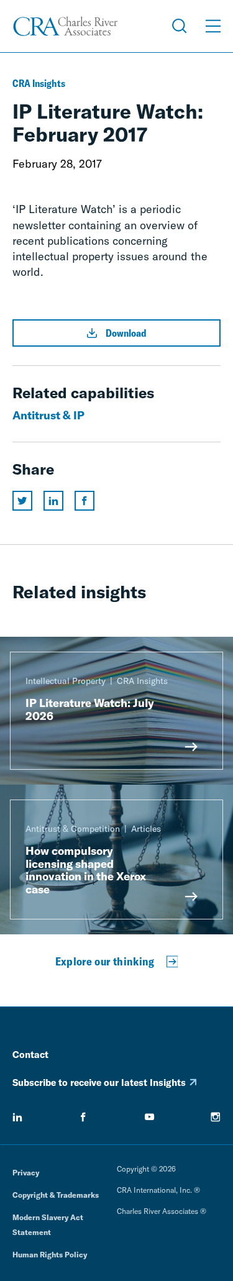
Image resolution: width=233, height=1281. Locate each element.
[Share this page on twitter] (22, 501)
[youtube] (150, 1117)
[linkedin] (17, 1117)
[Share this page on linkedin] (53, 501)
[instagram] (216, 1117)
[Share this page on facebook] (84, 501)
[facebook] (83, 1117)
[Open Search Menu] (179, 26)
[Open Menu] (213, 26)
